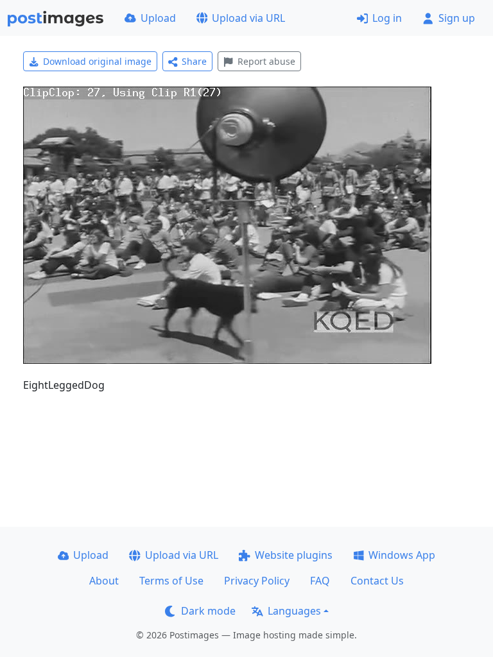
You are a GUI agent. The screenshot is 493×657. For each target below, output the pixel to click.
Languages (294, 611)
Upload (158, 18)
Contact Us (377, 581)
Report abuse (266, 61)
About (104, 581)
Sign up (456, 18)
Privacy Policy (257, 581)
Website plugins (294, 555)
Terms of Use (171, 581)
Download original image (97, 61)
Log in (387, 18)
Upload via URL (248, 18)
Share (194, 61)
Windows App (401, 555)
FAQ (320, 581)
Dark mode (208, 611)
